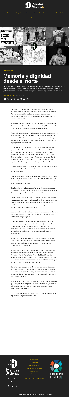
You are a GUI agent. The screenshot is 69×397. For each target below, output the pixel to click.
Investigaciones (8, 13)
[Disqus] (34, 326)
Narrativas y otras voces (46, 13)
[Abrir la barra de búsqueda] (34, 22)
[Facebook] (8, 386)
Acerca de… (34, 18)
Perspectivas (19, 13)
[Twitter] (12, 386)
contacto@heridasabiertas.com (34, 378)
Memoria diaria (60, 13)
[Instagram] (16, 386)
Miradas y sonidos (31, 13)
